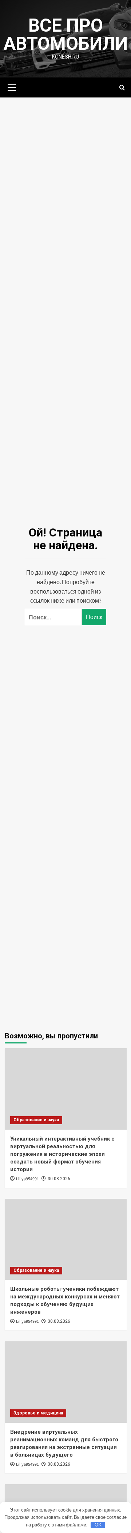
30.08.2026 (59, 1178)
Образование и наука (36, 1119)
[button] (12, 86)
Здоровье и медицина (38, 1413)
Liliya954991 (27, 1179)
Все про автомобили (66, 34)
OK (98, 1525)
